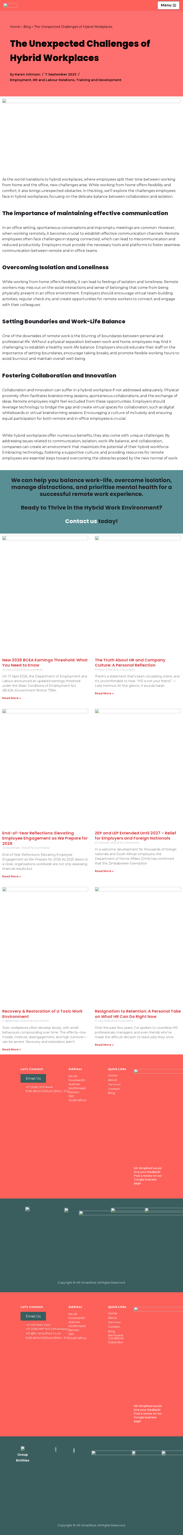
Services (114, 1084)
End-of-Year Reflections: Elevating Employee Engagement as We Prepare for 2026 (45, 838)
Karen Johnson (27, 74)
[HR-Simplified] (11, 5)
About (112, 1080)
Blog (27, 27)
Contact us (81, 521)
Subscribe (115, 1342)
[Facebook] (22, 1098)
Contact (114, 1089)
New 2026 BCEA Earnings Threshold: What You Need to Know (45, 662)
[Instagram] (40, 1098)
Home (15, 27)
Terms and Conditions (116, 1336)
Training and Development (98, 80)
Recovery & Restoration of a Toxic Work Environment (42, 1013)
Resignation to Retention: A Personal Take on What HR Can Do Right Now (138, 1013)
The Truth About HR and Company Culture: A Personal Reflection (130, 662)
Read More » (11, 698)
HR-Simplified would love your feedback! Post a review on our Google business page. (148, 1175)
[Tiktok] (57, 1098)
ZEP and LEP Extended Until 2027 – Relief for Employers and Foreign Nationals (135, 835)
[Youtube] (48, 1098)
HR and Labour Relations (54, 80)
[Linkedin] (31, 1098)
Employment (20, 80)
